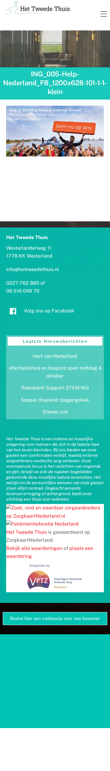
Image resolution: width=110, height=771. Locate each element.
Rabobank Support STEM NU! (55, 388)
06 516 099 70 (22, 291)
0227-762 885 (22, 283)
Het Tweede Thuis (26, 532)
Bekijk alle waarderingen (34, 548)
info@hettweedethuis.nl (32, 269)
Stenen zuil (55, 412)
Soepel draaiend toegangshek (55, 400)
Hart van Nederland (55, 356)
